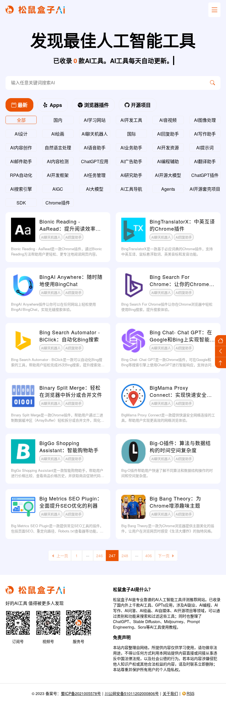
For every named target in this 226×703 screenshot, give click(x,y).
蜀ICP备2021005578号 (81, 693)
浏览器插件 (96, 105)
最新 (22, 105)
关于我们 (170, 693)
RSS (190, 693)
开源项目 (140, 105)
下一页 (164, 555)
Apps (55, 105)
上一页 (62, 555)
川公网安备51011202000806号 (132, 693)
